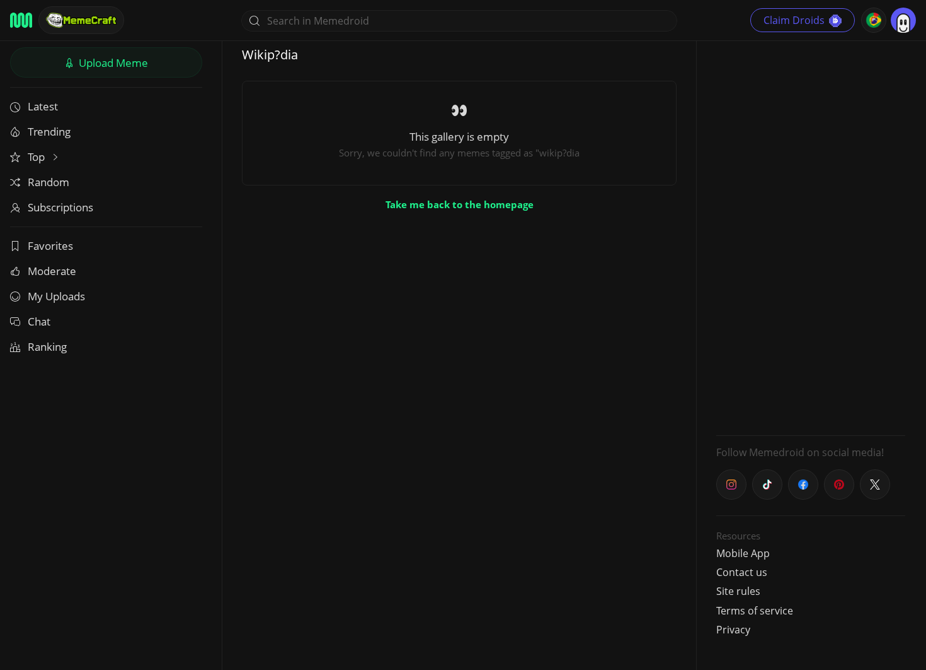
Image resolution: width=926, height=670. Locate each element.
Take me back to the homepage (460, 204)
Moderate (52, 271)
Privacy (733, 630)
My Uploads (56, 296)
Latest (43, 106)
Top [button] (37, 157)
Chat (39, 321)
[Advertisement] (810, 236)
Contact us (741, 572)
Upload (112, 63)
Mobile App (743, 553)
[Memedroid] (21, 20)
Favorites (50, 245)
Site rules (738, 591)
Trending (49, 131)
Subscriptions (60, 207)
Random (48, 182)
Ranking (47, 346)
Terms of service (754, 611)
